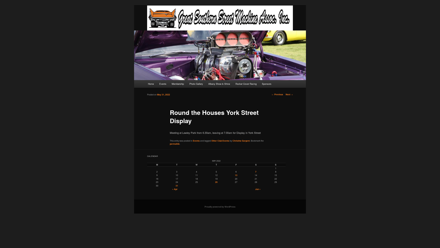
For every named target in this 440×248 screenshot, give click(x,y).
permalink (175, 143)
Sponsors (266, 83)
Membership (178, 83)
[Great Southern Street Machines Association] (220, 18)
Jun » (258, 189)
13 (236, 175)
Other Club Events (220, 140)
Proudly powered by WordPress (220, 206)
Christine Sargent (241, 140)
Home (151, 83)
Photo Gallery (196, 83)
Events (162, 83)
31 (177, 185)
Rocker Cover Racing (246, 83)
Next (289, 94)
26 (216, 182)
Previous (277, 94)
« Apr (175, 189)
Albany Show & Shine (219, 83)
